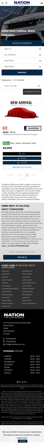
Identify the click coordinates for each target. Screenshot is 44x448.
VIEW (23, 153)
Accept (23, 441)
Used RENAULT (27, 294)
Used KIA (5, 283)
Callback (23, 162)
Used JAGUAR (27, 280)
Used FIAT (5, 277)
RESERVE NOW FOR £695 (22, 167)
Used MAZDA (26, 286)
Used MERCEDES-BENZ (10, 289)
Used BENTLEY (27, 271)
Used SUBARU (7, 300)
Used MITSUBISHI (28, 289)
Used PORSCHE (7, 294)
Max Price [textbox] (9, 67)
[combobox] (22, 49)
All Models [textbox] (10, 55)
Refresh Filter (32, 92)
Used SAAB (6, 297)
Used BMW (5, 274)
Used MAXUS (6, 286)
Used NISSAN (6, 291)
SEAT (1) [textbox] (7, 49)
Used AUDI (5, 271)
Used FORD (26, 277)
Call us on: (15, 246)
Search (22, 72)
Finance (23, 158)
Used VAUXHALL (7, 303)
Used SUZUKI (26, 300)
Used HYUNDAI (7, 280)
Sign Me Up (22, 257)
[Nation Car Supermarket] (22, 3)
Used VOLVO (6, 306)
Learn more (22, 438)
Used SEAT (25, 297)
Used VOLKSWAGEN (29, 303)
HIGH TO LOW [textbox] (10, 86)
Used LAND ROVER (28, 283)
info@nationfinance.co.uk (15, 344)
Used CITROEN (27, 274)
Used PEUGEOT (27, 291)
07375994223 (10, 339)
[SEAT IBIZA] (22, 111)
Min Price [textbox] (9, 61)
